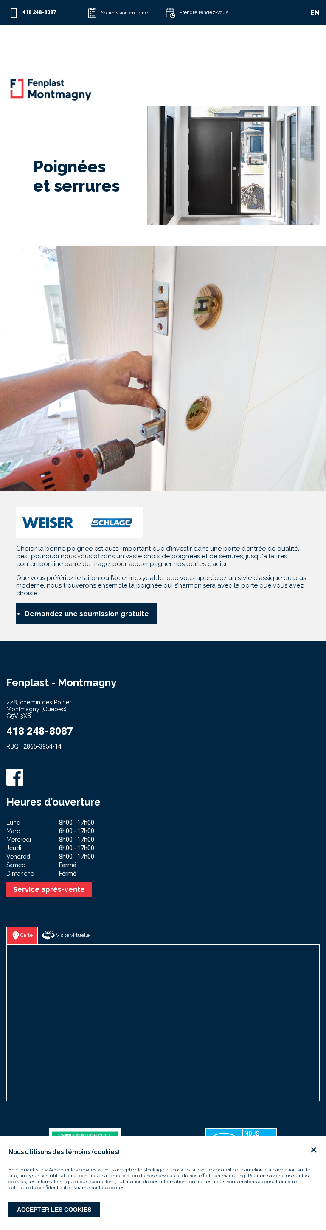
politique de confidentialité (39, 1187)
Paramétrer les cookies (98, 1187)
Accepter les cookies (54, 1209)
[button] (124, 12)
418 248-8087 (39, 731)
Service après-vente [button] (49, 889)
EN (314, 13)
